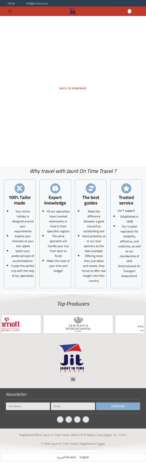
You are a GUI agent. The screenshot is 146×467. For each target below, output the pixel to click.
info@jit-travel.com (37, 3)
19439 (11, 3)
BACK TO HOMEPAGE (73, 88)
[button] (129, 11)
